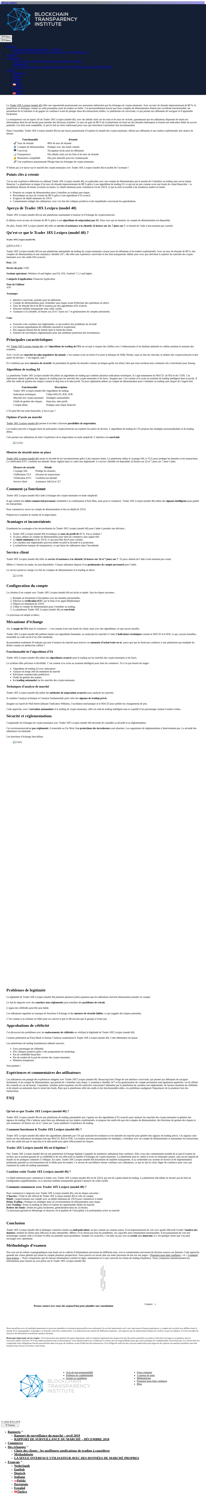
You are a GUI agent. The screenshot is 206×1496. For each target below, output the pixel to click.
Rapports (11, 46)
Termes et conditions (76, 1378)
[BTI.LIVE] (40, 33)
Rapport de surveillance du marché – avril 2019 (37, 49)
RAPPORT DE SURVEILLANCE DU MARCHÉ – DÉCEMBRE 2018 (50, 52)
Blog (139, 1384)
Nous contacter (144, 1372)
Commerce (12, 55)
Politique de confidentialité (79, 1375)
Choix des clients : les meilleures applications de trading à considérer (47, 61)
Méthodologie (20, 64)
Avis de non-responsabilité (79, 1372)
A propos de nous (146, 1375)
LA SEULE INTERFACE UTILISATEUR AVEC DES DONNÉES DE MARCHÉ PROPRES (62, 67)
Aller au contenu (8, 2)
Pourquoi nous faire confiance (165, 1255)
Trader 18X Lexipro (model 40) (26, 105)
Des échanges (13, 58)
